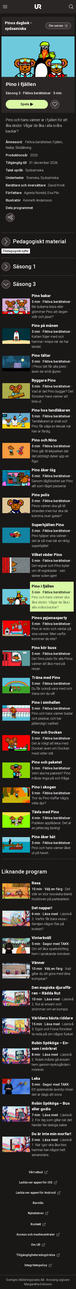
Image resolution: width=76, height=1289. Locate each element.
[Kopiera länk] (10, 217)
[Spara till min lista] (54, 104)
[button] (38, 266)
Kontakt (36, 1224)
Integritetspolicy (35, 1265)
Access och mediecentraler (35, 1234)
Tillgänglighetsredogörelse (35, 1255)
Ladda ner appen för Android (36, 1192)
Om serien (56, 25)
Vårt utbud (36, 1172)
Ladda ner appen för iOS (35, 1182)
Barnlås (38, 1203)
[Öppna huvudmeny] (5, 6)
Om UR (35, 1244)
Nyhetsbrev (35, 1213)
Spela (24, 104)
